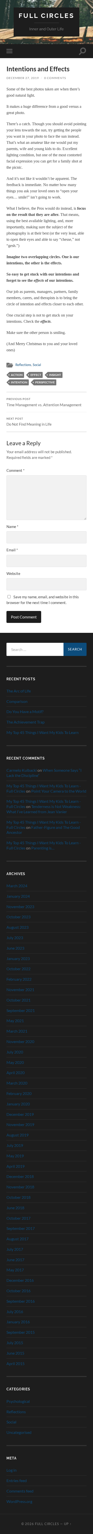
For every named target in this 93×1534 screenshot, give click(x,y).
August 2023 (17, 927)
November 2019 (20, 1124)
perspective (45, 382)
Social (37, 365)
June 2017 (15, 1259)
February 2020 (18, 1093)
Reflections (23, 365)
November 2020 (20, 1041)
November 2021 (20, 989)
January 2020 (18, 1103)
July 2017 (14, 1249)
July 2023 (14, 937)
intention (19, 382)
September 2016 (20, 1301)
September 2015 (20, 1332)
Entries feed (16, 1480)
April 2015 (15, 1363)
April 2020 (15, 1072)
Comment (15, 470)
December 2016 (20, 1280)
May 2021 (15, 1020)
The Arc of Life (18, 690)
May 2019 (15, 1155)
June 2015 (15, 1353)
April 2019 (15, 1166)
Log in (11, 1470)
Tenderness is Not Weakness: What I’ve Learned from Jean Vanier (43, 809)
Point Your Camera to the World (58, 791)
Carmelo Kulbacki (21, 770)
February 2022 (18, 979)
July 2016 (14, 1311)
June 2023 (15, 948)
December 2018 (20, 1176)
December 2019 (20, 1114)
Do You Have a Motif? (24, 711)
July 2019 (14, 1145)
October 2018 (18, 1197)
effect (36, 375)
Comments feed (19, 1491)
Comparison (17, 701)
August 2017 (17, 1238)
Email (12, 550)
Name (12, 526)
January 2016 (18, 1321)
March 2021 (16, 1031)
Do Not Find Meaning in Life (29, 422)
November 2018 (20, 1186)
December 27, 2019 (22, 78)
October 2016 (18, 1290)
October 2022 (18, 968)
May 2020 (15, 1062)
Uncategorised (18, 1432)
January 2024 (18, 896)
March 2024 (16, 885)
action (17, 375)
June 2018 (15, 1207)
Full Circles (46, 15)
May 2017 (15, 1269)
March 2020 (16, 1083)
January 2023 (18, 958)
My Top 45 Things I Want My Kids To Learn (42, 732)
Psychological (18, 1401)
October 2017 (18, 1218)
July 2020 (14, 1052)
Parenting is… (43, 848)
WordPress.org (19, 1501)
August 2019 (17, 1134)
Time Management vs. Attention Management (44, 402)
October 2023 (18, 916)
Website (13, 573)
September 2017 (20, 1228)
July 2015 (14, 1342)
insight (55, 375)
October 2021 (18, 1000)
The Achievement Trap (25, 722)
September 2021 (20, 1010)
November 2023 (20, 906)
